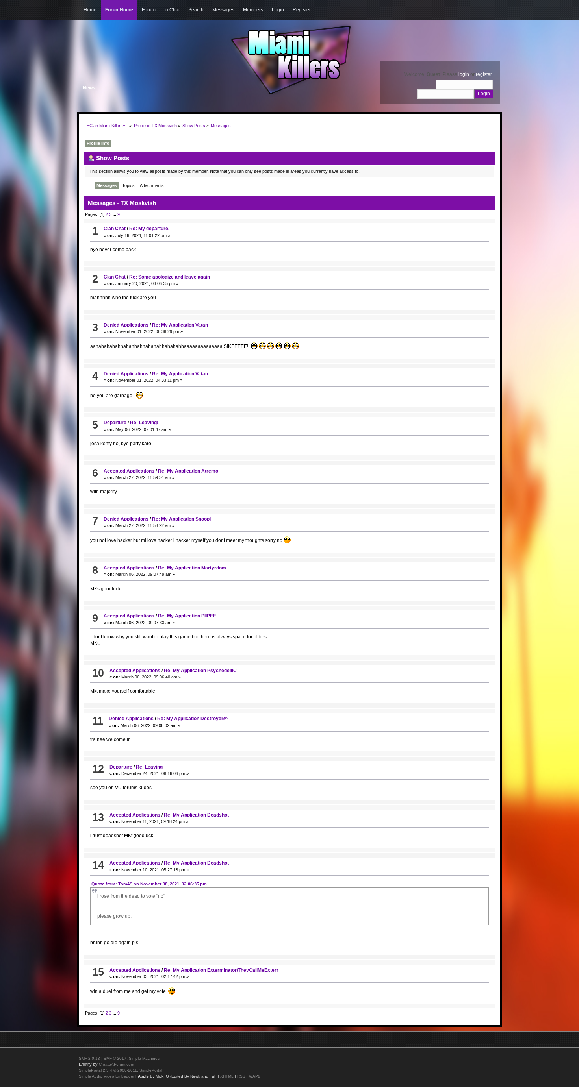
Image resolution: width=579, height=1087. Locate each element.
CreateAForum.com (116, 1064)
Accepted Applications (129, 471)
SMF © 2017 (115, 1058)
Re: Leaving (149, 767)
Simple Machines (144, 1058)
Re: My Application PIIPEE (187, 616)
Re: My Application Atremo (188, 471)
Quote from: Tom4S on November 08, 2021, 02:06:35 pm (149, 884)
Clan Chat (115, 228)
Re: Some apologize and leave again (169, 277)
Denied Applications (126, 325)
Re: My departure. (149, 228)
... (115, 214)
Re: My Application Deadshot (196, 815)
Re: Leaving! (144, 422)
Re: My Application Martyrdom (192, 568)
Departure (115, 422)
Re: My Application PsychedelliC (200, 670)
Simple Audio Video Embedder (106, 1076)
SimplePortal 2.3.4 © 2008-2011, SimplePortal (120, 1070)
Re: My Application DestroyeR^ (192, 718)
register (484, 74)
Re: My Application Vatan (180, 325)
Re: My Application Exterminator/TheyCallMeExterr (221, 970)
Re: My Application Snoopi (181, 519)
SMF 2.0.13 (89, 1058)
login (463, 74)
